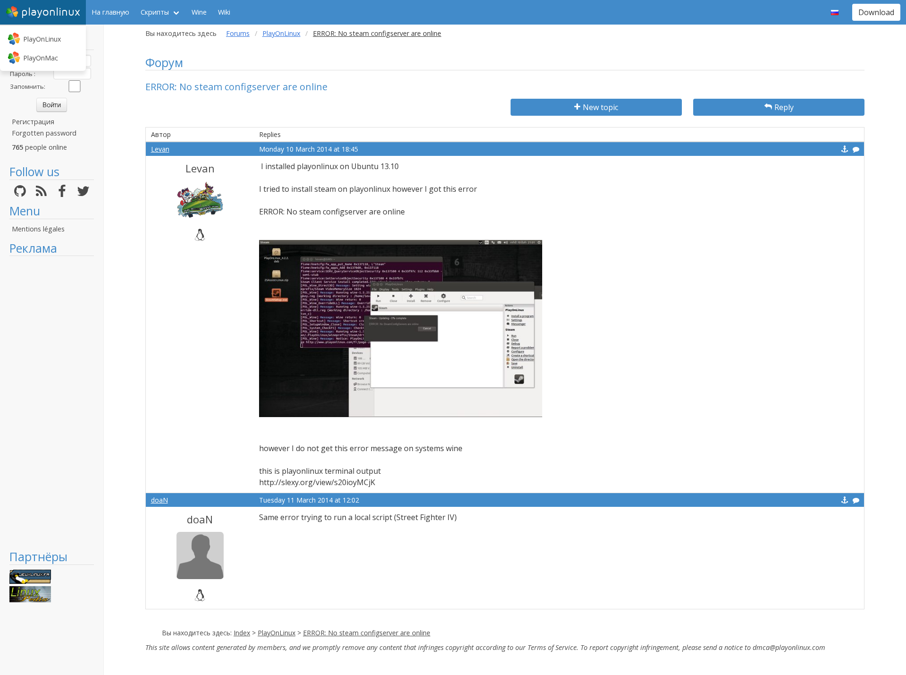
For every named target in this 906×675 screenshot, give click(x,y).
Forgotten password (44, 132)
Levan (160, 149)
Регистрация (33, 121)
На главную (110, 12)
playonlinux (50, 12)
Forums (238, 33)
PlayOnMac (40, 57)
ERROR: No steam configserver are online (366, 632)
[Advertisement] (51, 402)
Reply (784, 107)
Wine (199, 12)
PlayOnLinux (42, 38)
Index (242, 632)
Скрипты (155, 12)
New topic (600, 107)
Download (876, 12)
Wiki (224, 12)
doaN (159, 500)
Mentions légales (38, 228)
